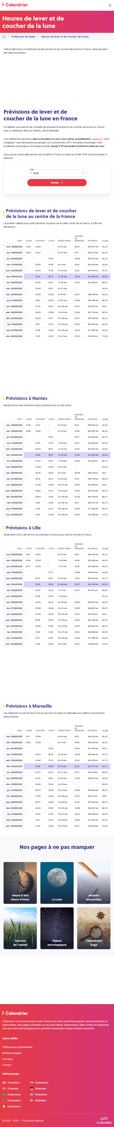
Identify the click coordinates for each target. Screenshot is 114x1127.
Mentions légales (11, 1053)
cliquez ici (97, 138)
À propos (7, 1058)
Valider (55, 182)
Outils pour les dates (23, 36)
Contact (6, 1064)
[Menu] (110, 5)
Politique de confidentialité (17, 1047)
